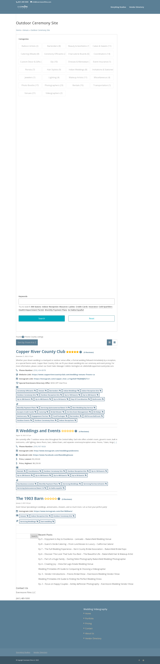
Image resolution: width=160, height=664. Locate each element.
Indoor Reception (50, 306)
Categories (24, 39)
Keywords (23, 296)
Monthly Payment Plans (56, 310)
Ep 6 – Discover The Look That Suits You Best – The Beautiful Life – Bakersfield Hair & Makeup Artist (85, 554)
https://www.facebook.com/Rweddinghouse (53, 455)
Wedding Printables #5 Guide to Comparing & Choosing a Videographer (72, 569)
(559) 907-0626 (40, 446)
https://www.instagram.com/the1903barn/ (53, 511)
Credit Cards (82, 306)
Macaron (63, 306)
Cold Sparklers (105, 306)
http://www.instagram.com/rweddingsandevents (56, 451)
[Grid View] (114, 342)
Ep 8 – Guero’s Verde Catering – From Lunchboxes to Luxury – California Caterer (76, 544)
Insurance (93, 306)
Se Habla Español (76, 310)
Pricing (88, 623)
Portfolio (89, 618)
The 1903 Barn (30, 498)
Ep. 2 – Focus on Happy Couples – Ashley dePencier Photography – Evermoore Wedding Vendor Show (85, 584)
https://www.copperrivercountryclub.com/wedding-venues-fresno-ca (63, 374)
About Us (89, 633)
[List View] (109, 342)
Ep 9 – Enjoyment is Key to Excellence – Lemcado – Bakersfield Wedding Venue (74, 539)
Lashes (71, 306)
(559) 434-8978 (40, 370)
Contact (88, 628)
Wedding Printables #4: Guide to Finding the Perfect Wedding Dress (70, 579)
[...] (115, 442)
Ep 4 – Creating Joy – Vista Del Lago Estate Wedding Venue (65, 564)
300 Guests (36, 306)
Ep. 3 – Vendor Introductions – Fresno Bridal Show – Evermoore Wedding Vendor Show (79, 574)
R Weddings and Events (38, 430)
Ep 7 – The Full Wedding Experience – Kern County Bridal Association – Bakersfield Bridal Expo (82, 549)
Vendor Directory (136, 7)
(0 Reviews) (89, 352)
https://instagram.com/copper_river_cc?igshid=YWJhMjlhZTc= (62, 379)
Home (88, 613)
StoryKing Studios (118, 7)
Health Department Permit (31, 310)
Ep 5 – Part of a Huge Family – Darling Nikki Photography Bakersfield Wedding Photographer (82, 559)
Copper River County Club (40, 351)
